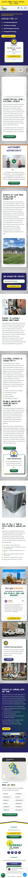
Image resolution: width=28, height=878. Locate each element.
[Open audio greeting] (3, 875)
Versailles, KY (19, 806)
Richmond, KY (19, 803)
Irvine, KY (18, 797)
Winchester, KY (19, 810)
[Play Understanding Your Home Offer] (14, 161)
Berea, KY (6, 793)
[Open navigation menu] (25, 7)
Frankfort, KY (19, 793)
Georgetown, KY (7, 797)
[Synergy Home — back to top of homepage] (14, 844)
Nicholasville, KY (19, 800)
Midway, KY (6, 800)
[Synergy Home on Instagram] (12, 852)
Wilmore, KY (6, 810)
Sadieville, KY (7, 806)
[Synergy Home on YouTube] (15, 852)
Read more (12, 611)
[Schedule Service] (18, 7)
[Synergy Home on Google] (19, 852)
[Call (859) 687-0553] (21, 7)
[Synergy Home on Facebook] (8, 852)
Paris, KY (6, 803)
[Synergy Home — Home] (4, 8)
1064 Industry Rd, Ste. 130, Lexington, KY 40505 (14, 860)
